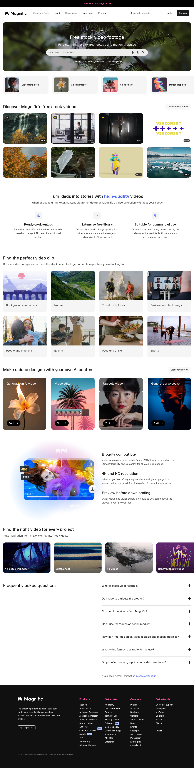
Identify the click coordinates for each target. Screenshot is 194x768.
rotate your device (96, 62)
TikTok (159, 719)
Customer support (164, 704)
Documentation (112, 708)
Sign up (183, 13)
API (81, 737)
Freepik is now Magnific (95, 3)
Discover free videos (178, 106)
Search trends (137, 719)
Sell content (136, 734)
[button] (26, 727)
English (26, 728)
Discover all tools (180, 369)
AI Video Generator (88, 715)
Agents (85, 734)
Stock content (86, 723)
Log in (169, 13)
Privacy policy (112, 719)
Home (92, 30)
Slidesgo (134, 730)
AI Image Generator (88, 712)
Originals (112, 723)
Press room (135, 738)
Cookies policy (112, 727)
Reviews (134, 712)
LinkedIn (160, 715)
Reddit (159, 730)
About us (134, 708)
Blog (132, 723)
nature (77, 62)
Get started (111, 699)
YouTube (160, 712)
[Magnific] (30, 699)
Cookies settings (113, 730)
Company (136, 699)
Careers (134, 715)
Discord (159, 723)
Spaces (83, 704)
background (117, 62)
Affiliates (109, 738)
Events (133, 727)
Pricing (102, 13)
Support (108, 712)
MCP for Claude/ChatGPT (90, 729)
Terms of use (111, 715)
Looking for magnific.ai (135, 743)
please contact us (146, 676)
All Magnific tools (87, 745)
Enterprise (109, 741)
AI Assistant (85, 708)
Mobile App (84, 741)
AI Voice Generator (88, 719)
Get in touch (163, 699)
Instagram (161, 708)
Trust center (111, 734)
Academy (109, 704)
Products (84, 699)
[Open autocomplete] (50, 52)
